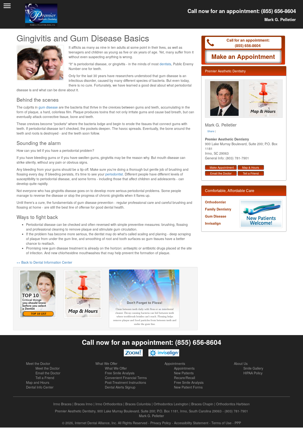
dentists (165, 63)
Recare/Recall (184, 377)
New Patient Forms (188, 387)
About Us (241, 363)
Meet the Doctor (38, 363)
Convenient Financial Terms (126, 377)
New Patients (184, 373)
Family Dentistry (218, 209)
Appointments (175, 363)
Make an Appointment (243, 56)
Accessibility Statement (191, 422)
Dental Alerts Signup (120, 387)
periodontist (114, 174)
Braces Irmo (83, 404)
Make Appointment (222, 167)
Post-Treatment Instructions (125, 382)
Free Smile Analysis (119, 373)
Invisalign (213, 223)
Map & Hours (250, 167)
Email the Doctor (221, 173)
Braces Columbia (138, 404)
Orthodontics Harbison (233, 404)
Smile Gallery (253, 368)
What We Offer (106, 363)
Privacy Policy (160, 422)
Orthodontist (215, 202)
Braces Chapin (202, 404)
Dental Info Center (39, 387)
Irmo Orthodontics (108, 404)
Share (210, 131)
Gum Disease (215, 216)
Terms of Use (221, 422)
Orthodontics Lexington (171, 404)
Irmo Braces (62, 404)
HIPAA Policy (253, 373)
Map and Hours (37, 382)
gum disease (48, 107)
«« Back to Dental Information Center (44, 262)
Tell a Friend (251, 173)
